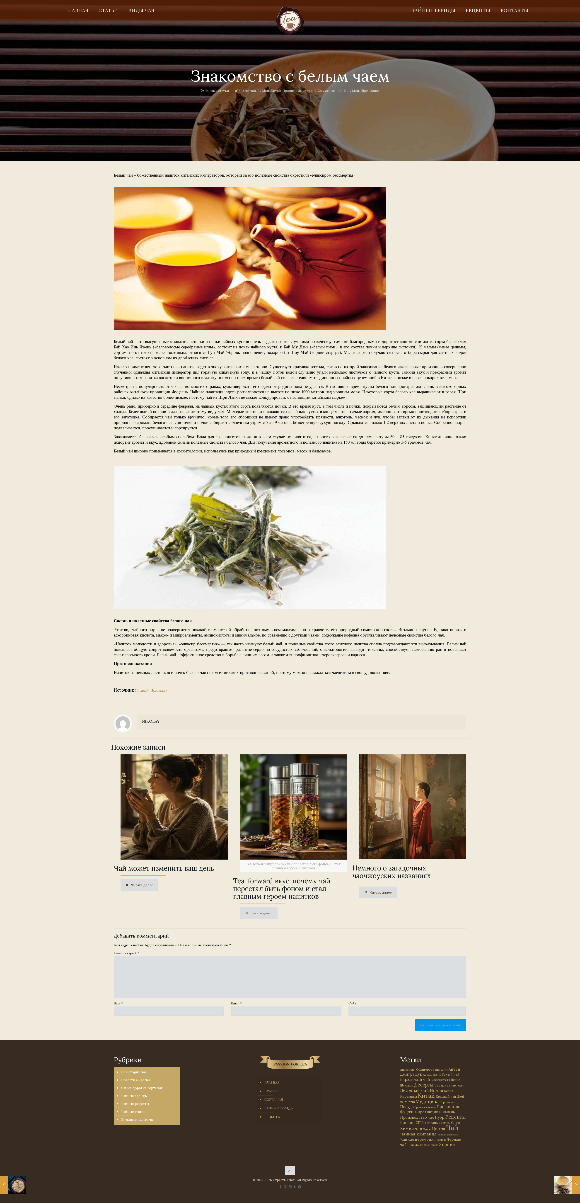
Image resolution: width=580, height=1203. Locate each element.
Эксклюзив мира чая (138, 1120)
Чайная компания (418, 1134)
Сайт (352, 1003)
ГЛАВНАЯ (272, 1082)
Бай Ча (437, 1074)
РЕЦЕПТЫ (272, 1117)
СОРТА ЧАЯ (273, 1100)
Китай (276, 91)
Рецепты (455, 1117)
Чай (339, 91)
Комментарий (126, 953)
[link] (250, 258)
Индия (436, 1090)
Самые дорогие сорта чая (142, 1088)
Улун (455, 1122)
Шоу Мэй (351, 91)
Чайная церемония (418, 1139)
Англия (441, 1069)
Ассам (427, 1074)
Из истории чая (134, 1072)
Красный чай (446, 1096)
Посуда (407, 1106)
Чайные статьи (217, 91)
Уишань (444, 1123)
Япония (447, 1144)
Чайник (441, 1139)
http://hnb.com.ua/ (152, 690)
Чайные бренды (134, 1096)
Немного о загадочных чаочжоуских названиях (391, 872)
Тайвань (431, 1123)
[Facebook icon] (280, 1187)
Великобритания (440, 1079)
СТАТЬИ (271, 1091)
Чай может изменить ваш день (164, 868)
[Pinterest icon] (285, 1187)
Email (236, 1003)
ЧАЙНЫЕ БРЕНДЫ (279, 1108)
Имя (118, 1003)
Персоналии (447, 1102)
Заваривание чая (449, 1085)
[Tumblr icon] (295, 1187)
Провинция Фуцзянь (300, 91)
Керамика (408, 1096)
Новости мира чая (135, 1080)
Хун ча (427, 1129)
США (419, 1122)
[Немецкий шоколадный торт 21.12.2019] (13, 1185)
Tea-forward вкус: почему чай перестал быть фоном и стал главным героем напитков (281, 889)
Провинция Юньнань (436, 1112)
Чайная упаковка (447, 1134)
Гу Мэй (263, 91)
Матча (409, 1102)
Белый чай (247, 91)
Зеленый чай (414, 1090)
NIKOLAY (151, 721)
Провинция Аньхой (425, 1107)
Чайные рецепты (135, 1104)
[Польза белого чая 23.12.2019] (567, 1185)
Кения (448, 1091)
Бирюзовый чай (415, 1079)
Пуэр (439, 1117)
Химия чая (326, 91)
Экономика (431, 1145)
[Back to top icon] (290, 1170)
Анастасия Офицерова (417, 1070)
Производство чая (417, 1117)
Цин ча (438, 1128)
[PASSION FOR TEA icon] (299, 1187)
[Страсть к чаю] (290, 21)
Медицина (427, 1101)
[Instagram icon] (290, 1187)
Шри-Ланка (370, 91)
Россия (407, 1122)
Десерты (423, 1085)
